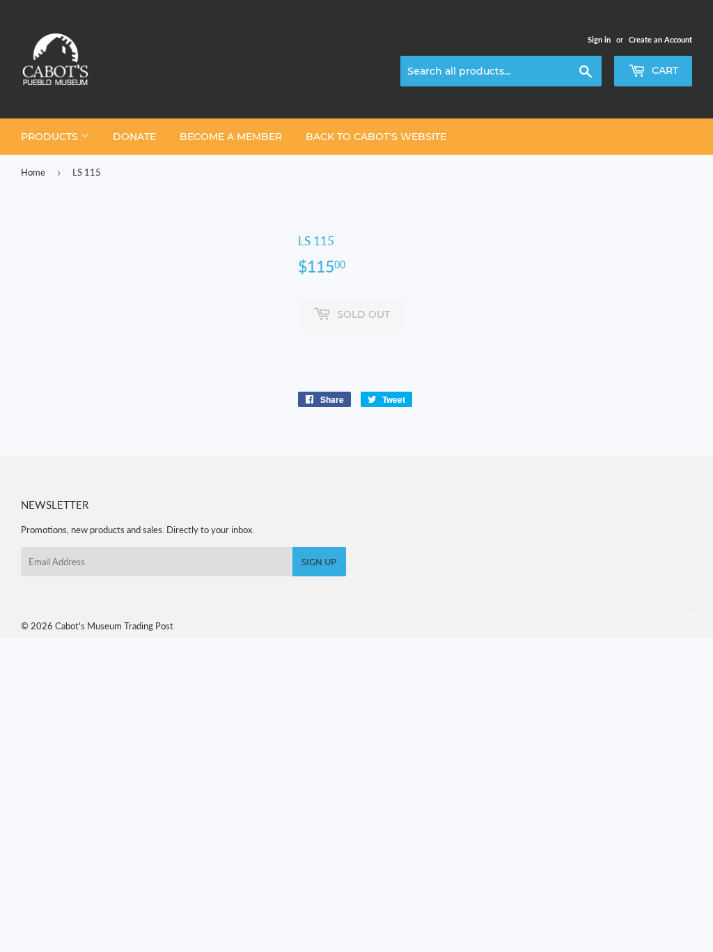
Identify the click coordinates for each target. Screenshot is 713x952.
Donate (134, 136)
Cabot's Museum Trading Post (114, 625)
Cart (663, 70)
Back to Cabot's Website (376, 136)
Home (33, 172)
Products (51, 136)
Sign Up (319, 562)
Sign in (599, 39)
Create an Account (660, 39)
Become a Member (231, 136)
